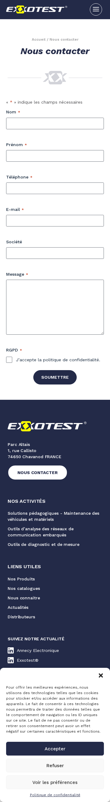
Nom (13, 111)
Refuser (55, 765)
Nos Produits (21, 578)
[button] (101, 675)
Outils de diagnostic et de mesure (43, 544)
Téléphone (19, 177)
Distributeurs (21, 616)
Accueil (39, 39)
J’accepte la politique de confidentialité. (58, 359)
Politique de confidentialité (55, 795)
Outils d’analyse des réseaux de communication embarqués (41, 531)
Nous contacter (37, 472)
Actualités (18, 607)
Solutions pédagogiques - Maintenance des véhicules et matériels (53, 516)
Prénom (16, 144)
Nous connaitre (24, 597)
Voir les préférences (55, 782)
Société (14, 241)
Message (17, 274)
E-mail (15, 209)
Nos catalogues (24, 588)
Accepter (55, 749)
